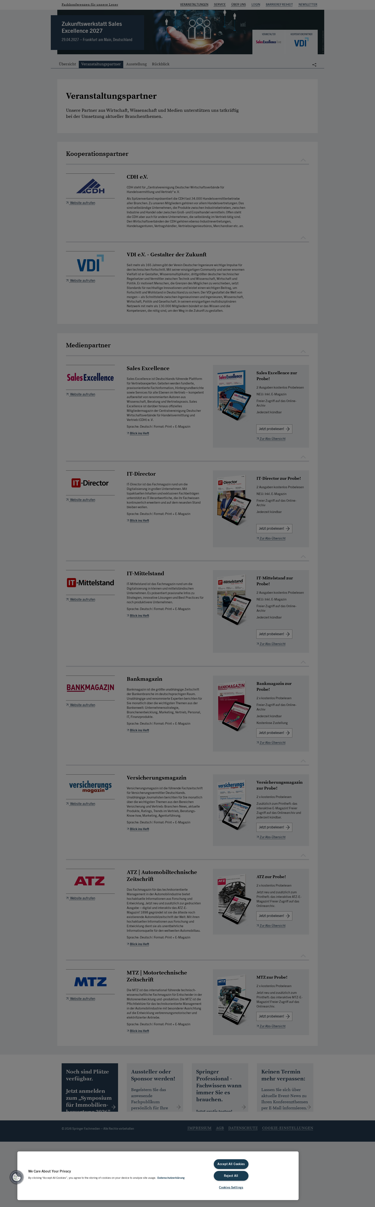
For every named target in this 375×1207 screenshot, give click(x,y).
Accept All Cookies (231, 1164)
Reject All (231, 1175)
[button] (17, 1177)
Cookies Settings (231, 1187)
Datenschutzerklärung (171, 1178)
